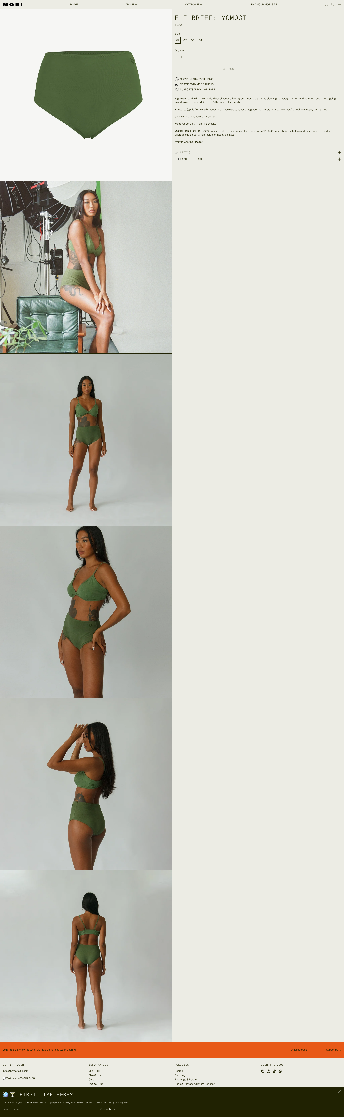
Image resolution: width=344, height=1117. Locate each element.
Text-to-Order (96, 1084)
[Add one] (186, 57)
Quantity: (180, 50)
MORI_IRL (94, 1071)
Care (91, 1079)
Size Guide (95, 1075)
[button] (333, 4)
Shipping (180, 1075)
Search (179, 1071)
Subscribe (332, 1049)
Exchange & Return (186, 1079)
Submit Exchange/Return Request (195, 1084)
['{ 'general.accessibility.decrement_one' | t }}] (175, 57)
